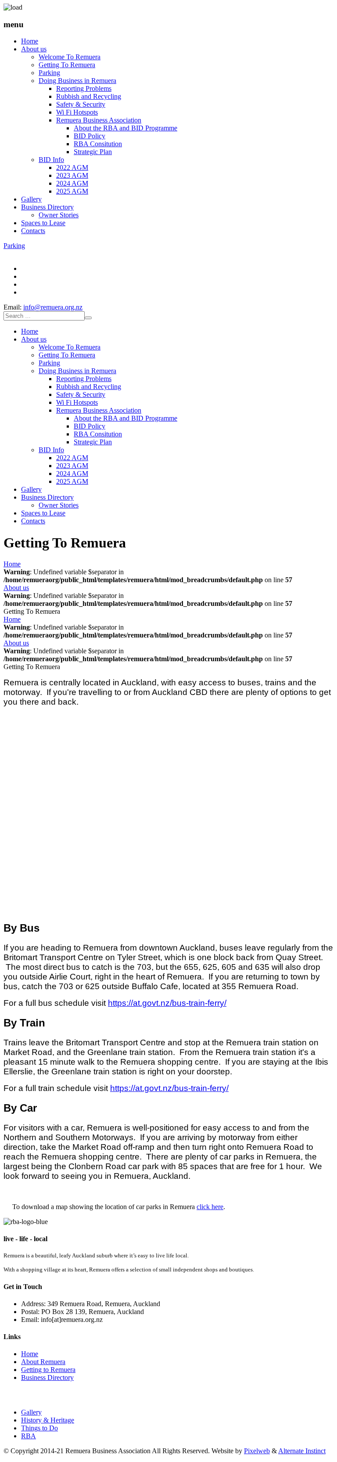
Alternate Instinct (302, 1451)
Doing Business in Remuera (77, 80)
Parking (49, 72)
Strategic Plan (93, 151)
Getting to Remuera (48, 1369)
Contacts (33, 230)
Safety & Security (80, 104)
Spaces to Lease (43, 223)
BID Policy (89, 136)
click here (210, 1206)
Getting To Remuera (67, 64)
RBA (28, 1436)
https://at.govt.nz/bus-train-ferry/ (167, 1003)
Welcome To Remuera (69, 57)
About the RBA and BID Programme (125, 128)
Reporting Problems (83, 88)
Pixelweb (257, 1451)
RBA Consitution (98, 144)
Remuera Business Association (98, 120)
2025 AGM (72, 191)
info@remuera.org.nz (52, 307)
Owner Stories (59, 215)
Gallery (31, 199)
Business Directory (47, 207)
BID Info (51, 159)
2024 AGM (72, 183)
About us (34, 49)
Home (29, 41)
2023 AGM (72, 175)
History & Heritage (47, 1420)
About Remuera (43, 1361)
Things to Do (39, 1428)
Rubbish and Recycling (88, 96)
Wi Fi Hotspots (77, 112)
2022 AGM (72, 167)
